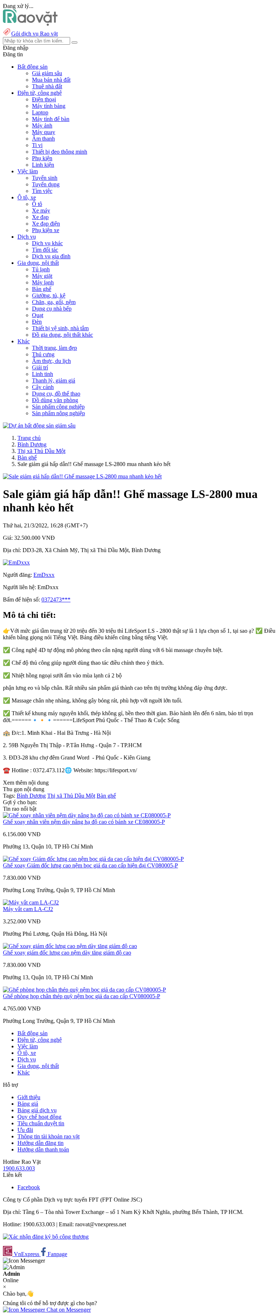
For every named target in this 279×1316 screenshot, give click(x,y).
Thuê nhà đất (47, 86)
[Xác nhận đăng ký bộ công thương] (46, 1237)
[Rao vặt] (30, 24)
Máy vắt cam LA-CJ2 (28, 909)
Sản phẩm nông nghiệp (58, 413)
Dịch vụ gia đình (51, 256)
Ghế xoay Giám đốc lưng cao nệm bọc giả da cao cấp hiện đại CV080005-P (90, 865)
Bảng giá (27, 1104)
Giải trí (40, 367)
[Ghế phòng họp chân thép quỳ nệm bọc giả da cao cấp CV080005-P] (84, 990)
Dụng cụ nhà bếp (52, 308)
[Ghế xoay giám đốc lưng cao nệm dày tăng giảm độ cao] (70, 946)
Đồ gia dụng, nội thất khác (62, 335)
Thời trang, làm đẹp (54, 348)
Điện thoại (44, 99)
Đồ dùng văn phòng (55, 400)
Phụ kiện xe (45, 230)
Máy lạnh (43, 282)
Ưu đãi (25, 1130)
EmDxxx (43, 575)
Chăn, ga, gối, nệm (54, 302)
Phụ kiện (42, 158)
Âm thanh (43, 138)
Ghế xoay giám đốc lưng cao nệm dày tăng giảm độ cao (67, 952)
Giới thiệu (28, 1097)
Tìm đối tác (45, 250)
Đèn (37, 322)
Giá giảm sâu (47, 73)
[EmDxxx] (16, 562)
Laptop (40, 112)
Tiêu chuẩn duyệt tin (40, 1123)
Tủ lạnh (41, 269)
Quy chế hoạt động (39, 1117)
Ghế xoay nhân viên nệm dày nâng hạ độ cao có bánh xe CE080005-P (84, 822)
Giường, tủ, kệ (48, 295)
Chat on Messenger (68, 1310)
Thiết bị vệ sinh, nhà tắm (60, 328)
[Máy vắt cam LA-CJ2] (31, 902)
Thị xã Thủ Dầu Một (41, 451)
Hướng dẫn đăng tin (40, 1143)
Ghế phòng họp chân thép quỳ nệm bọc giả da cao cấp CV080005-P (81, 996)
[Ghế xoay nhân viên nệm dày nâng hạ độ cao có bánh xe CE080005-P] (87, 815)
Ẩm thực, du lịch (51, 361)
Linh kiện (43, 165)
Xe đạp (40, 217)
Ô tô (37, 204)
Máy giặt (42, 276)
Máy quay (43, 132)
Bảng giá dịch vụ (37, 1110)
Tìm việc (42, 191)
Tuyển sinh (44, 178)
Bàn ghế (41, 289)
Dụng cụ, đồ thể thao (56, 393)
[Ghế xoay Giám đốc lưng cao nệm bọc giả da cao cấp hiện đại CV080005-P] (93, 859)
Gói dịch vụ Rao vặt (34, 34)
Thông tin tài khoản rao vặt (48, 1136)
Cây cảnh (43, 387)
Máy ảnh (42, 125)
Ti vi (37, 145)
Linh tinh (42, 374)
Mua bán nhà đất (51, 80)
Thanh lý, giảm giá (53, 380)
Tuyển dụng (46, 184)
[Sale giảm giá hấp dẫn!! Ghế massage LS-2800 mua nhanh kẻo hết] (82, 476)
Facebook (28, 1187)
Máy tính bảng (48, 106)
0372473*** (55, 599)
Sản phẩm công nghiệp (58, 407)
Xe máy (41, 210)
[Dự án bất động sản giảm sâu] (39, 425)
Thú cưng (43, 354)
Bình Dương (31, 444)
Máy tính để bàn (50, 119)
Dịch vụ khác (47, 243)
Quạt (37, 315)
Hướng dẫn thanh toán (43, 1149)
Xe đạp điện (46, 223)
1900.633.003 (19, 1168)
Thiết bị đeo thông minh (59, 152)
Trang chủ (29, 438)
